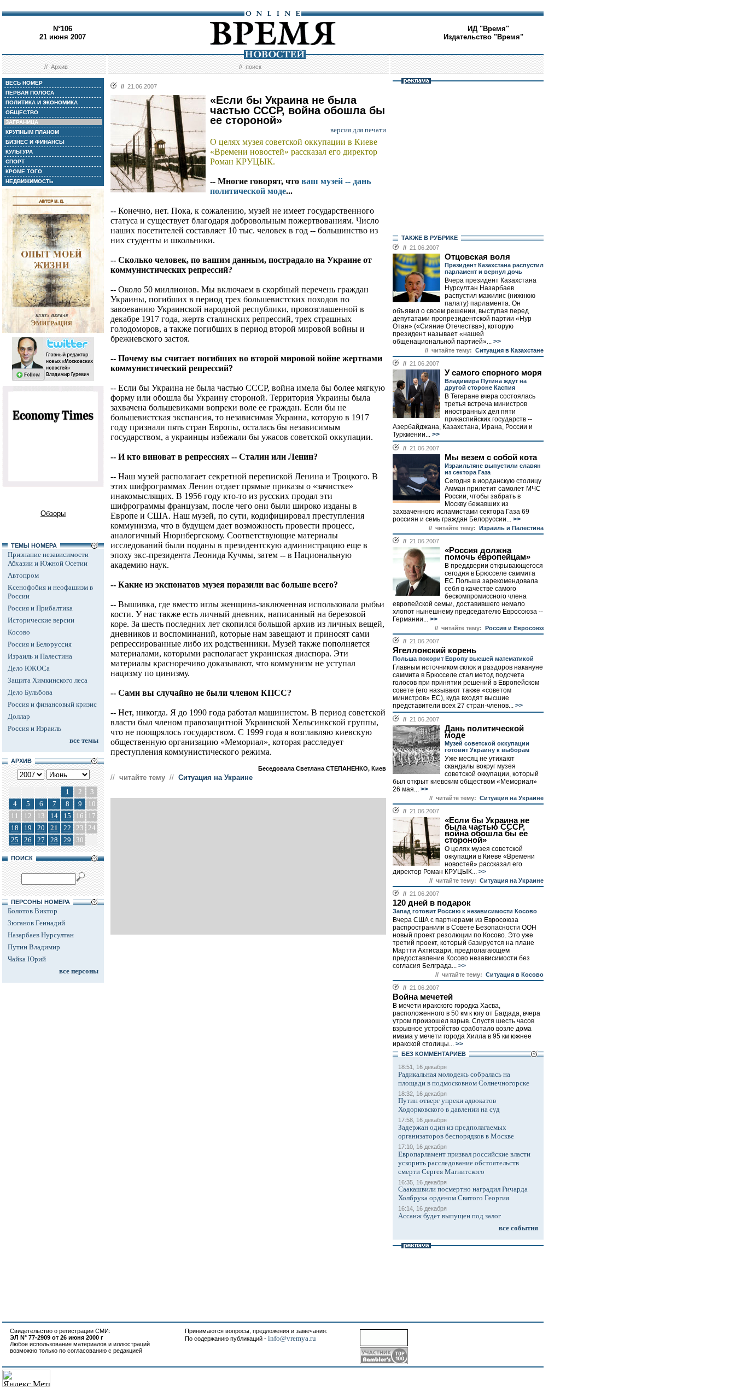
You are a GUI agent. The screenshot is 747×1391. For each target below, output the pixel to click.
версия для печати (358, 130)
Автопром (23, 575)
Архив (59, 66)
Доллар (19, 716)
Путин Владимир (34, 947)
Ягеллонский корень (434, 650)
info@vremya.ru (292, 1338)
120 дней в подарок (432, 903)
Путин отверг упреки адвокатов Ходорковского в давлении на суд (449, 1104)
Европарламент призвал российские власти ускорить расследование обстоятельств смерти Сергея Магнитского (464, 1163)
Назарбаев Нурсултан (41, 935)
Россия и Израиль (34, 728)
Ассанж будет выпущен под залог (449, 1216)
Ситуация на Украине (215, 777)
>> (496, 341)
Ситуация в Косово (515, 974)
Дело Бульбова (30, 692)
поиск (253, 66)
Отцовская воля (477, 257)
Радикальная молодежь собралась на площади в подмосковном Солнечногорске (463, 1078)
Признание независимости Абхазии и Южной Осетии (48, 558)
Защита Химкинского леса (47, 680)
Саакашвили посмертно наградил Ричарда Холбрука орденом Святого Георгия (463, 1193)
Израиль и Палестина (40, 656)
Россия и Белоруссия (40, 644)
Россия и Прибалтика (40, 608)
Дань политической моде (484, 731)
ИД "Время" (488, 29)
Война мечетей (423, 997)
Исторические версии (41, 620)
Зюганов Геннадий (36, 923)
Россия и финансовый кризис (52, 704)
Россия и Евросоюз (514, 628)
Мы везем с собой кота (491, 457)
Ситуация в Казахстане (509, 350)
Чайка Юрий (27, 959)
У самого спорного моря (493, 372)
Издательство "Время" (483, 37)
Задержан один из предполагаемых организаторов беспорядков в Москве (456, 1131)
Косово (19, 632)
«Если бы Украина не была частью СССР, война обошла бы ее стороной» (487, 830)
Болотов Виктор (32, 911)
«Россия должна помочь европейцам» (487, 553)
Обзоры (53, 513)
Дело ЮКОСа (29, 668)
